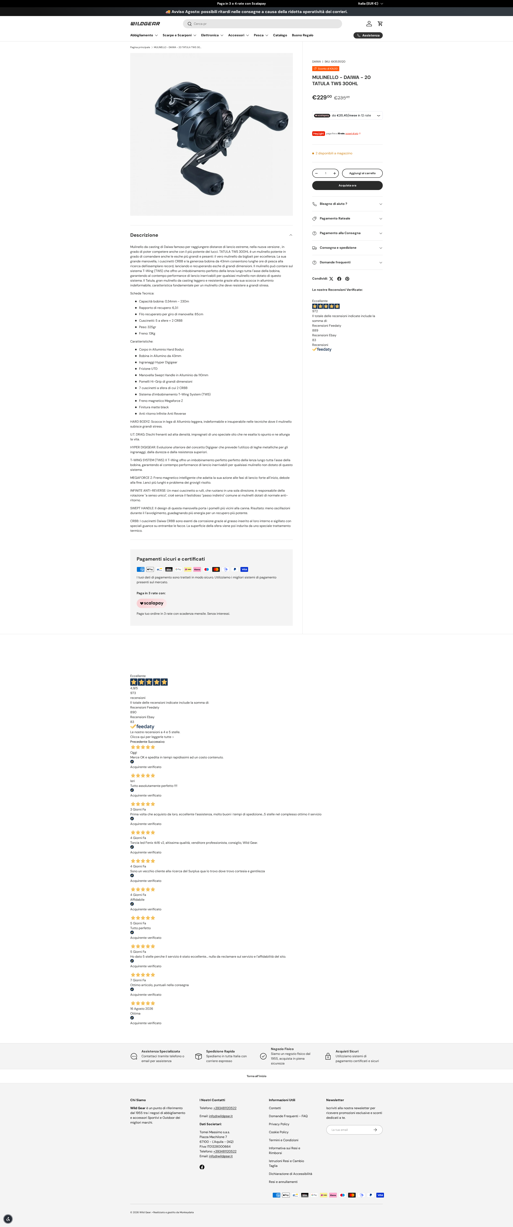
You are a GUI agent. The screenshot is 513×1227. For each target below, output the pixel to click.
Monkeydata (187, 1212)
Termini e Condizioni (283, 1140)
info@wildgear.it (221, 1116)
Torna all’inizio (257, 1076)
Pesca (259, 35)
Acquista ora (347, 185)
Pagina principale (140, 47)
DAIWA (316, 61)
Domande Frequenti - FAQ (288, 1116)
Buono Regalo (302, 35)
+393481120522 (224, 1108)
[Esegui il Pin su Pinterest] (347, 279)
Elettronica (210, 35)
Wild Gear (145, 1212)
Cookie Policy (279, 1132)
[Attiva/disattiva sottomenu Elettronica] (221, 35)
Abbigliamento (141, 35)
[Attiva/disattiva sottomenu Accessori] (247, 35)
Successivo (156, 742)
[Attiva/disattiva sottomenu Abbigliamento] (156, 35)
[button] (380, 23)
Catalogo (280, 35)
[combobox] (262, 23)
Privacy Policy (279, 1124)
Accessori (236, 35)
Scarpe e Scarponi (177, 35)
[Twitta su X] (331, 279)
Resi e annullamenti (283, 1182)
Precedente (138, 742)
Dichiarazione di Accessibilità (290, 1174)
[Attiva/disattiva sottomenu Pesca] (266, 35)
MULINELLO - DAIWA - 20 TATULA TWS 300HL (178, 47)
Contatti (275, 1108)
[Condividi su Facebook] (339, 279)
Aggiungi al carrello (362, 173)
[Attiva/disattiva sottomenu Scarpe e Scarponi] (194, 35)
